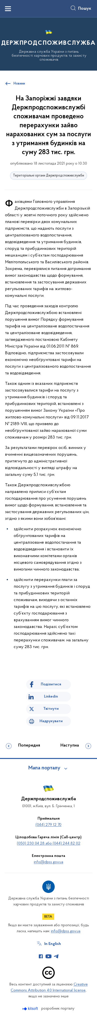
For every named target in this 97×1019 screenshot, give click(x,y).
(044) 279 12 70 (48, 825)
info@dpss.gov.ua (48, 862)
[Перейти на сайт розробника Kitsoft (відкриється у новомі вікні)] (31, 1009)
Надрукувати (51, 721)
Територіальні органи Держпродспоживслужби (48, 175)
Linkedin (51, 697)
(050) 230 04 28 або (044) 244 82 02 (48, 843)
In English (52, 944)
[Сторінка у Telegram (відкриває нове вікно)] (56, 956)
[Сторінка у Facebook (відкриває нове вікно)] (41, 956)
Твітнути (51, 709)
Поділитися (51, 684)
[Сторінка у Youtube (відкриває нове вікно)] (48, 956)
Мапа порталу (44, 768)
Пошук (84, 8)
